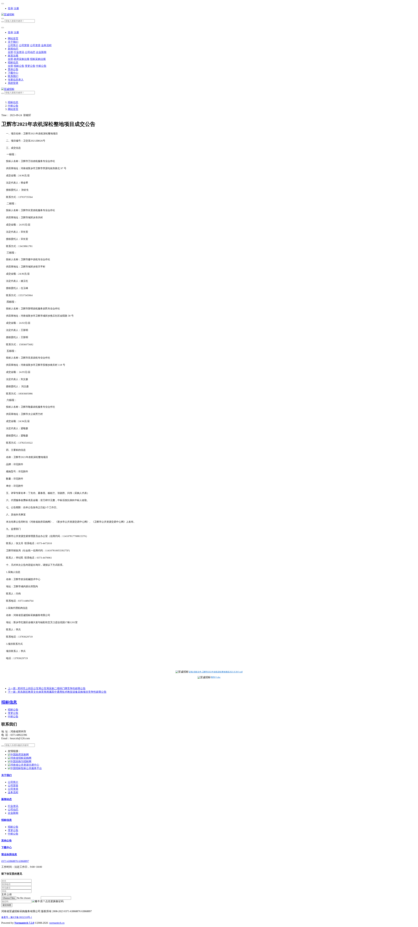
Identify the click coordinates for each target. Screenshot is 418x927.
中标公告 (13, 105)
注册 (16, 8)
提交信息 (7, 905)
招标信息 (13, 102)
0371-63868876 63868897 (15, 861)
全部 (10, 52)
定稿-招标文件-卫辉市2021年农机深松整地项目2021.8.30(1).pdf (216, 672)
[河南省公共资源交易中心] (23, 764)
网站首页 (13, 38)
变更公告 (13, 713)
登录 (10, 8)
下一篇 (57, 691)
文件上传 (6, 894)
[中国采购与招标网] (19, 761)
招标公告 (13, 709)
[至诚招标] (209, 14)
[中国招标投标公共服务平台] (25, 768)
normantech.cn (56, 922)
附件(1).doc (215, 677)
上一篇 (47, 688)
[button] (48, 901)
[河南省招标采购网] (19, 758)
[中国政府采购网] (18, 754)
